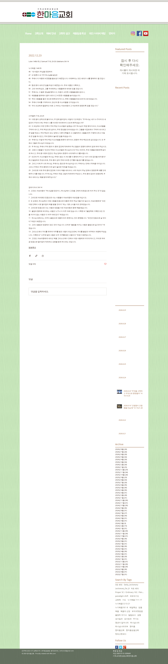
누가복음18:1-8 (121, 607)
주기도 (136, 619)
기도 (124, 600)
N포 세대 (135, 588)
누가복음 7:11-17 (135, 600)
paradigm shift (121, 596)
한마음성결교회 (132, 630)
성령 (139, 615)
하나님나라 (134, 622)
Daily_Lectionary (131, 585)
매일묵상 (133, 607)
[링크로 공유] (36, 256)
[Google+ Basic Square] (124, 647)
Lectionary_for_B (122, 588)
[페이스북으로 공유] (30, 256)
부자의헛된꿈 (137, 611)
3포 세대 (118, 585)
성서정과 (128, 619)
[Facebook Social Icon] (139, 33)
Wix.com (53, 653)
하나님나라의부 (121, 626)
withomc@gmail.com (66, 651)
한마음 (132, 626)
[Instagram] (132, 33)
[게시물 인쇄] (42, 256)
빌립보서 (132, 615)
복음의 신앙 (125, 611)
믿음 (140, 607)
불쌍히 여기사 (121, 615)
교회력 (118, 600)
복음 (117, 611)
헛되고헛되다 (120, 634)
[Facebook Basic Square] (116, 647)
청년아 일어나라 (122, 622)
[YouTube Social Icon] (145, 33)
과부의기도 (134, 596)
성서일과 (119, 619)
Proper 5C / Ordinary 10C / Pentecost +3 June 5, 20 (129, 592)
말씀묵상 (32, 247)
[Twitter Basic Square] (120, 647)
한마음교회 (119, 630)
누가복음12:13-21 (122, 603)
